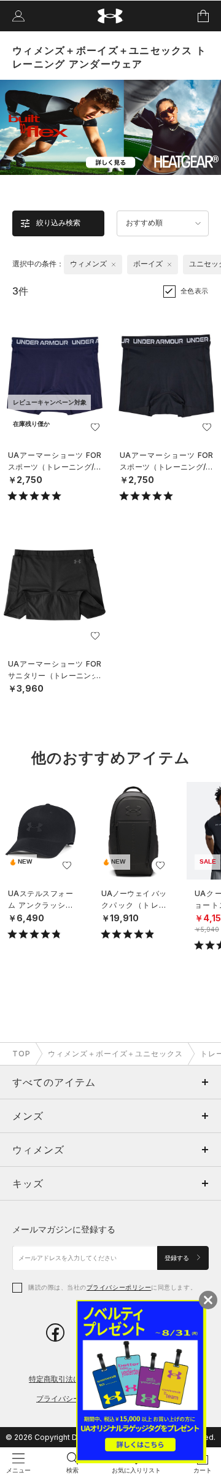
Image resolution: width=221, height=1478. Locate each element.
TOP (21, 1053)
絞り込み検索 (58, 223)
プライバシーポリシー (119, 1287)
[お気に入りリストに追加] (67, 865)
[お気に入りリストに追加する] (95, 427)
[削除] (113, 264)
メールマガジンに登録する (63, 1229)
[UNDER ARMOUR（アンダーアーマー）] (111, 16)
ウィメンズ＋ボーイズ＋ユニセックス (115, 1053)
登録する (178, 1258)
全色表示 (194, 291)
